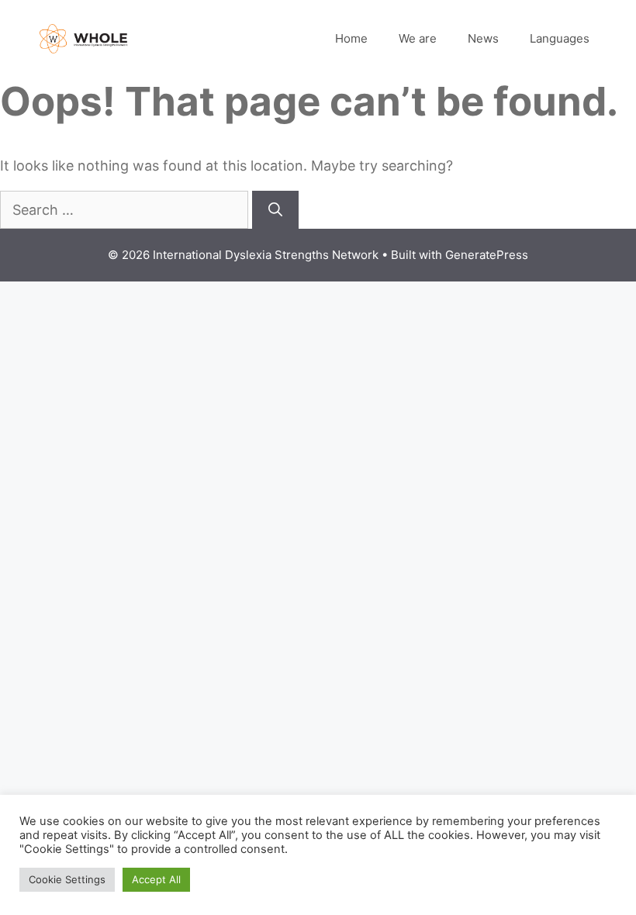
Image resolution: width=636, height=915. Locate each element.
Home (351, 38)
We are (418, 38)
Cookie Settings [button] (67, 879)
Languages (559, 38)
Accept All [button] (156, 879)
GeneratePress (486, 254)
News (483, 38)
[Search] (275, 210)
